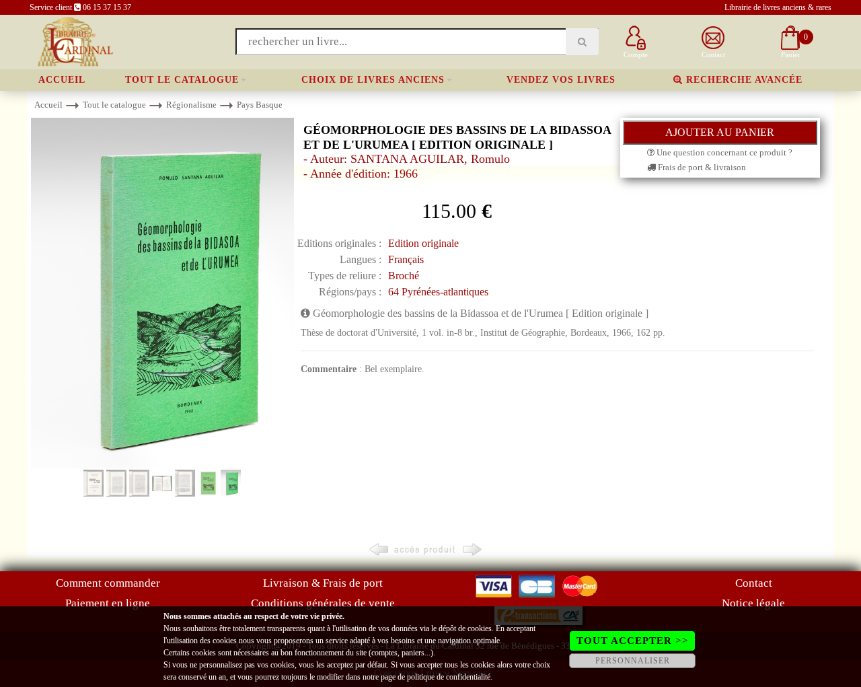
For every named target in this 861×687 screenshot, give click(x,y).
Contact (753, 583)
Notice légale (753, 603)
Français (406, 259)
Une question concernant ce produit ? (723, 152)
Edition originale (423, 243)
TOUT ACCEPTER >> (632, 640)
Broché (403, 275)
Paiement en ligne (107, 603)
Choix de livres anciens (373, 80)
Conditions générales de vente (323, 603)
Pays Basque (260, 105)
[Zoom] (162, 292)
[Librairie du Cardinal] (74, 41)
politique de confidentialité (448, 677)
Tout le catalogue (182, 80)
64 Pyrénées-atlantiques (438, 291)
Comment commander (108, 583)
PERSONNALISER (632, 660)
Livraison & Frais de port (323, 583)
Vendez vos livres (561, 80)
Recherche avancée (742, 80)
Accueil (61, 80)
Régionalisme (191, 105)
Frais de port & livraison (701, 167)
